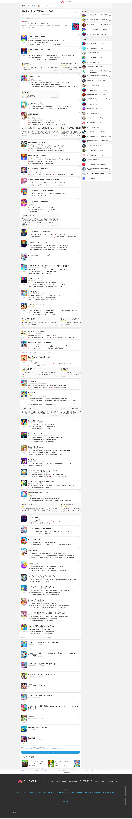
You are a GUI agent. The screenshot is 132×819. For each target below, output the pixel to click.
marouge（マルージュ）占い (44, 792)
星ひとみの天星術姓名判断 (75, 792)
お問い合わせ (66, 801)
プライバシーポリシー (99, 781)
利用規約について (73, 781)
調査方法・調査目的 (61, 781)
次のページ (50, 752)
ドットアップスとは (48, 781)
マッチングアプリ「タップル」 (25, 792)
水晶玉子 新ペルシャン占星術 (92, 792)
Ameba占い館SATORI (109, 792)
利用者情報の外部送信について (86, 781)
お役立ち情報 (67, 772)
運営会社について (112, 781)
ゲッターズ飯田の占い (60, 792)
